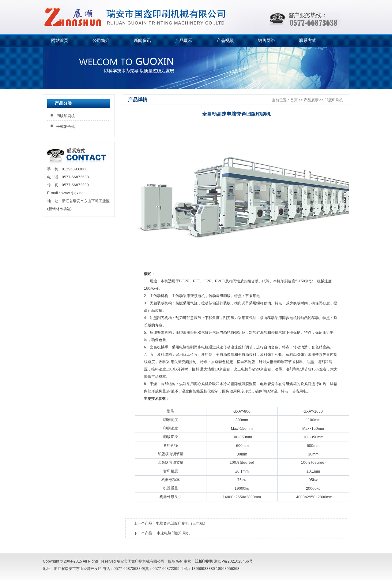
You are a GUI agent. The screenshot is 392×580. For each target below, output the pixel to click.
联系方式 (307, 40)
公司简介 (101, 40)
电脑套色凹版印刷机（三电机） (181, 523)
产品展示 (183, 40)
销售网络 (266, 40)
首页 (294, 100)
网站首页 (59, 40)
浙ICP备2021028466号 (233, 561)
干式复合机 (65, 127)
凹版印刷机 (334, 100)
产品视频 (225, 40)
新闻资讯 (142, 40)
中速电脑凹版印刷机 (173, 533)
